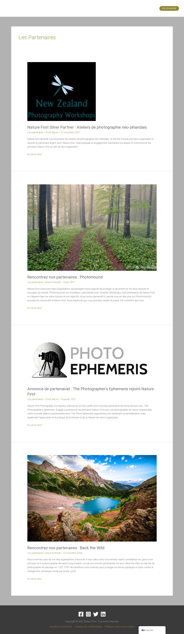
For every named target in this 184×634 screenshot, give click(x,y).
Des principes (64, 8)
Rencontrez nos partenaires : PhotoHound (65, 277)
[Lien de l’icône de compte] (154, 8)
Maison (49, 8)
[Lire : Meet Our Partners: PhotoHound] (92, 227)
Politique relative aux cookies (119, 626)
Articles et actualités (92, 8)
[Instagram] (88, 614)
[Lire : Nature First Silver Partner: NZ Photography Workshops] (61, 91)
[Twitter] (95, 614)
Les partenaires (35, 132)
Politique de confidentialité (88, 626)
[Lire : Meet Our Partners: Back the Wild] (92, 498)
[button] (169, 8)
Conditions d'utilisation (61, 626)
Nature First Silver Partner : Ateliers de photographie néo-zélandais (87, 127)
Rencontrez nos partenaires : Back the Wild (65, 547)
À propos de (139, 8)
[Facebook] (81, 614)
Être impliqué (117, 8)
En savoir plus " (35, 154)
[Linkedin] (103, 614)
